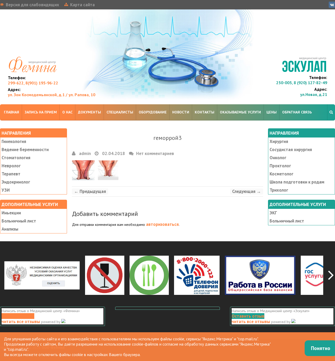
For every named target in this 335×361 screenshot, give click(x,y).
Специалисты (120, 112)
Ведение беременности (25, 149)
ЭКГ (273, 213)
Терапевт (11, 174)
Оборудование (153, 112)
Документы (89, 112)
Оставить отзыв (18, 316)
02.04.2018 (113, 153)
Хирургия (279, 141)
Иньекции (11, 213)
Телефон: (17, 77)
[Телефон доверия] (197, 275)
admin (84, 153)
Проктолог (280, 166)
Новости (180, 112)
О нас (67, 112)
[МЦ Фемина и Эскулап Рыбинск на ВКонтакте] (332, 5)
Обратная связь (297, 112)
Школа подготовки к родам (297, 182)
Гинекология (14, 141)
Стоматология (16, 158)
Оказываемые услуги (240, 112)
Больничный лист (19, 221)
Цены (271, 112)
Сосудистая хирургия (291, 149)
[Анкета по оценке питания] (149, 275)
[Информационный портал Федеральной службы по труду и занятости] (260, 275)
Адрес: (14, 89)
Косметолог (281, 174)
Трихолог (279, 190)
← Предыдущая (90, 191)
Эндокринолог (16, 182)
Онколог (278, 158)
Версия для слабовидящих (32, 5)
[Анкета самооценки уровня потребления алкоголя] (104, 275)
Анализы (10, 229)
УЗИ (6, 190)
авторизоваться (162, 224)
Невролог (11, 166)
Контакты (204, 112)
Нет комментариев (155, 153)
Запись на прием (41, 112)
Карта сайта (82, 5)
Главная (11, 112)
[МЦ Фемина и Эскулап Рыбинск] (167, 56)
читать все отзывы (21, 321)
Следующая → (246, 191)
